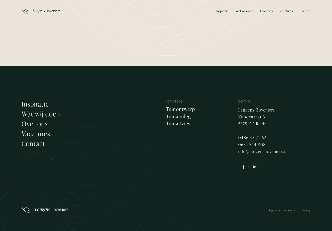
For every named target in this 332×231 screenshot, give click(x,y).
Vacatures (286, 11)
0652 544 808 (252, 144)
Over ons (266, 11)
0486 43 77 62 (252, 137)
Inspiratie (222, 11)
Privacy (306, 210)
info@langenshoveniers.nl (263, 151)
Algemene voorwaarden (283, 210)
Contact (305, 11)
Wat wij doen (244, 11)
